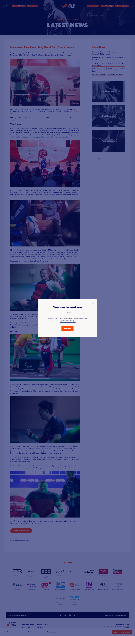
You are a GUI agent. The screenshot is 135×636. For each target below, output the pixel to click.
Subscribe (67, 328)
